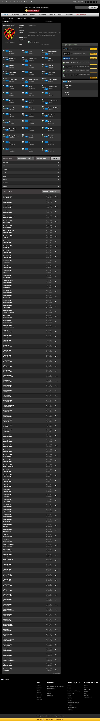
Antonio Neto (12, 58)
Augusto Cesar (33, 58)
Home (3, 2)
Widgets (70, 698)
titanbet (86, 687)
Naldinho (31, 115)
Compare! (55, 158)
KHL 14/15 (66, 94)
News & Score (13, 7)
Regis (49, 122)
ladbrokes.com (88, 697)
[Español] (91, 2)
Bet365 (86, 691)
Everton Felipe (13, 79)
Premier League (51, 688)
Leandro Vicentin (53, 101)
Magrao (31, 108)
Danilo (30, 65)
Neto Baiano (51, 115)
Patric (30, 122)
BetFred (86, 695)
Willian (30, 150)
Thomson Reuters (72, 707)
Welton (50, 143)
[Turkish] (96, 2)
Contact (70, 700)
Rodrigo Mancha (13, 136)
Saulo (10, 143)
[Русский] (88, 2)
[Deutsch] (93, 2)
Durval (30, 72)
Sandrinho (51, 136)
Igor (49, 93)
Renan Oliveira (13, 129)
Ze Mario (50, 150)
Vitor (30, 143)
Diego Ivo (50, 65)
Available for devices (73, 702)
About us (70, 709)
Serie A (49, 693)
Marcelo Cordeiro (53, 108)
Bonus (7, 2)
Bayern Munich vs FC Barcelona (55, 686)
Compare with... (41, 158)
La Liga (49, 691)
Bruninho (11, 65)
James (11, 101)
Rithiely (50, 129)
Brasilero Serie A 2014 (24, 158)
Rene (30, 129)
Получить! (93, 49)
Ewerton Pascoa (33, 79)
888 (85, 693)
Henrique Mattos (52, 86)
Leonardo (11, 108)
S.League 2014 (67, 87)
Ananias (31, 51)
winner (86, 685)
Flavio (30, 86)
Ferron (11, 86)
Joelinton (31, 101)
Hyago (11, 93)
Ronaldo (31, 136)
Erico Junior (51, 72)
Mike (10, 115)
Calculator (49, 719)
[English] (85, 2)
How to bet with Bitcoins (16, 2)
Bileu (49, 58)
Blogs (69, 695)
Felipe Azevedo (52, 79)
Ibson (30, 93)
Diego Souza (12, 72)
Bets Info (33, 2)
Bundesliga (50, 695)
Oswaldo (11, 122)
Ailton (10, 51)
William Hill (87, 689)
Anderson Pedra (52, 51)
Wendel (11, 150)
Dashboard (27, 2)
